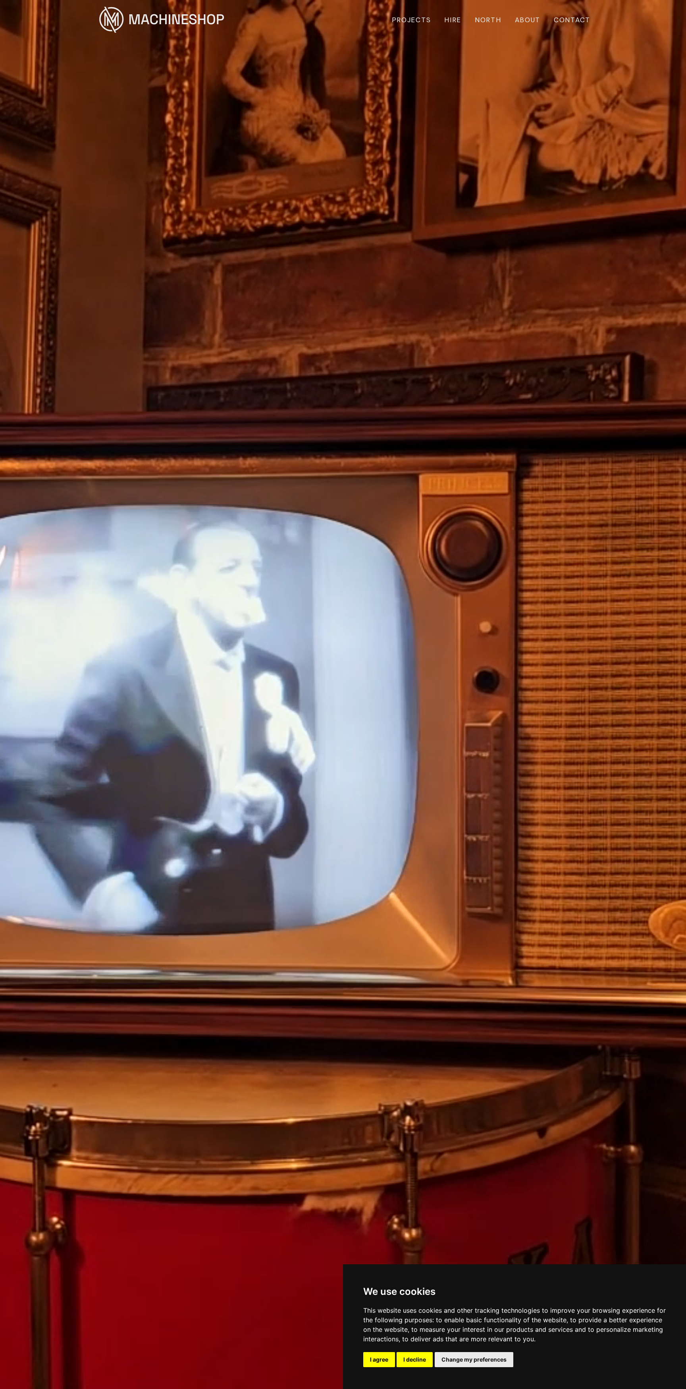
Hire (452, 19)
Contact (572, 19)
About (528, 19)
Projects (411, 19)
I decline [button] (414, 1359)
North (488, 19)
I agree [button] (379, 1359)
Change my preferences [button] (474, 1359)
